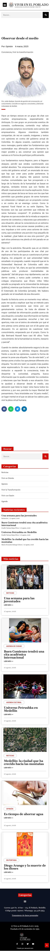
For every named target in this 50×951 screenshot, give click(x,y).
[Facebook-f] (17, 944)
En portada (11, 860)
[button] (5, 5)
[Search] (46, 15)
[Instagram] (22, 944)
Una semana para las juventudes (19, 515)
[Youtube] (33, 944)
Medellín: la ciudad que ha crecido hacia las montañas (24, 540)
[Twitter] (27, 944)
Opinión (9, 809)
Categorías (25, 895)
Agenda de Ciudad (14, 646)
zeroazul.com (28, 948)
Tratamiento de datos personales (25, 915)
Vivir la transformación (22, 52)
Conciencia (6, 52)
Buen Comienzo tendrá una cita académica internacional (24, 524)
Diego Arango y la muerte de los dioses (25, 867)
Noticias (10, 593)
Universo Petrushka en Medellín (19, 532)
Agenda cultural (14, 702)
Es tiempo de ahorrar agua (23, 814)
